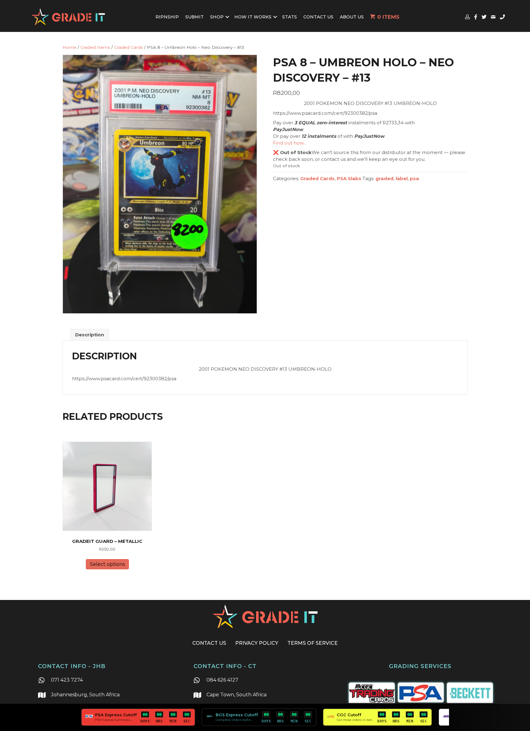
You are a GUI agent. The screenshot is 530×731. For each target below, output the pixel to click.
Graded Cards (128, 47)
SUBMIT (194, 17)
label (402, 178)
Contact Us (318, 17)
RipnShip (167, 17)
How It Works (252, 17)
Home (69, 47)
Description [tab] (89, 335)
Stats (289, 17)
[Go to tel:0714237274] (109, 680)
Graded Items (95, 47)
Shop (217, 17)
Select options (107, 564)
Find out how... (289, 143)
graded (384, 178)
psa (414, 178)
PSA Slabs (349, 178)
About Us (352, 17)
